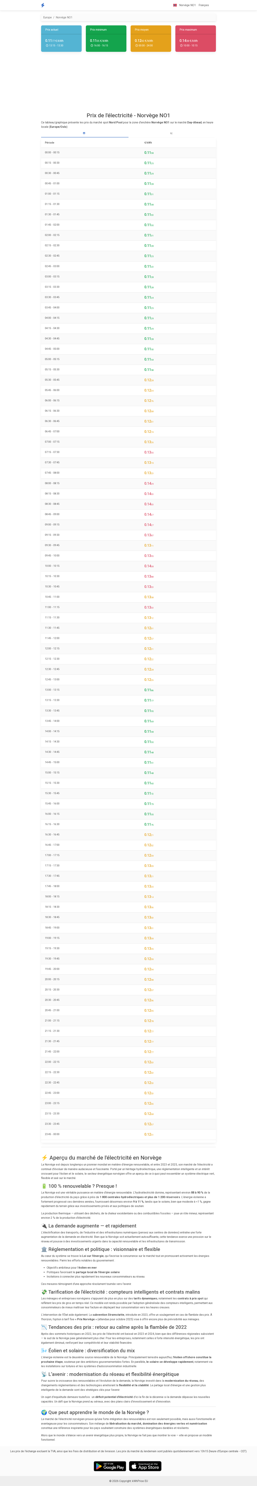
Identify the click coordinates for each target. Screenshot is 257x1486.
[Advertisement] (128, 83)
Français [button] (204, 5)
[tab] (84, 133)
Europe (47, 17)
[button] (213, 5)
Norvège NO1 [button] (187, 5)
